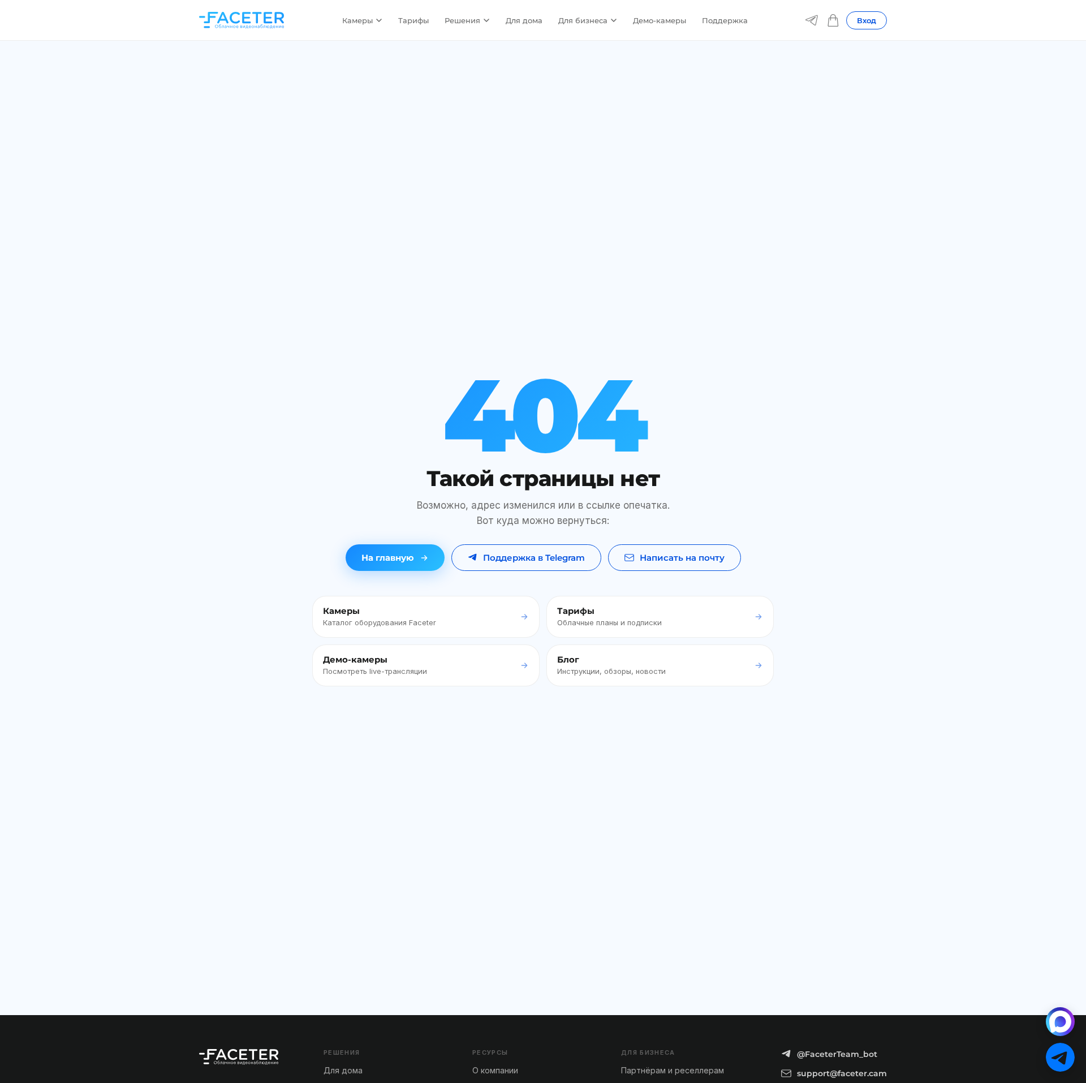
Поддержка (725, 20)
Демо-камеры (659, 20)
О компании (495, 1070)
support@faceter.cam (842, 1073)
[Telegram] (811, 20)
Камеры (357, 20)
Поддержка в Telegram (534, 557)
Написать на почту (682, 557)
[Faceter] (241, 20)
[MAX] (1060, 1021)
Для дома (524, 20)
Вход (866, 20)
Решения (462, 20)
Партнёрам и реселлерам (672, 1070)
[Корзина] (833, 20)
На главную (387, 557)
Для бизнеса (582, 20)
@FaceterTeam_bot (837, 1054)
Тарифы (413, 20)
